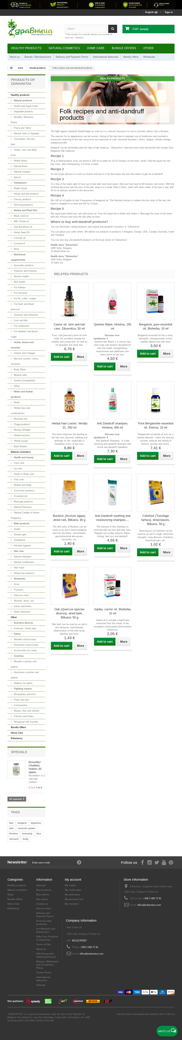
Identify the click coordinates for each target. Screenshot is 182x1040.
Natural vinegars (22, 171)
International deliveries (105, 56)
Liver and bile (20, 320)
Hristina (13, 833)
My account (73, 879)
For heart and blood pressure (22, 307)
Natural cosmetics (64, 48)
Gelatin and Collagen (24, 353)
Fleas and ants (21, 699)
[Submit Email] (79, 862)
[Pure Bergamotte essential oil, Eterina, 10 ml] (156, 400)
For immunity (20, 293)
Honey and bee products (26, 193)
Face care (18, 463)
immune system (27, 828)
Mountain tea (20, 418)
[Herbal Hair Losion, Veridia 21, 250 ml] (69, 400)
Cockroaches (20, 705)
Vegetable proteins (23, 111)
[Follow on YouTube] (164, 862)
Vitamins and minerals (25, 271)
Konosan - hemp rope (24, 628)
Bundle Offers (124, 48)
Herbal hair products (23, 573)
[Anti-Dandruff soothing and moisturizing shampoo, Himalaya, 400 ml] (112, 492)
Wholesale (149, 56)
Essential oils (20, 496)
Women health (21, 276)
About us (15, 56)
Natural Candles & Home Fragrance (25, 515)
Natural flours (20, 166)
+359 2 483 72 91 (152, 898)
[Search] (112, 29)
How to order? (44, 908)
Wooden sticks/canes (24, 639)
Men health (19, 282)
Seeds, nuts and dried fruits (23, 152)
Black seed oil (20, 216)
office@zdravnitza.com (149, 905)
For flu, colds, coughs (24, 298)
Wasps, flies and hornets (26, 710)
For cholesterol (21, 326)
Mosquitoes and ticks (24, 694)
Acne (16, 584)
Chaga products (21, 424)
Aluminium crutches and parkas (25, 675)
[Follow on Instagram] (150, 862)
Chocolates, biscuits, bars (23, 142)
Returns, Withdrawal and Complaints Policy (47, 964)
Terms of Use (43, 944)
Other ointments (21, 611)
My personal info (74, 899)
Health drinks (20, 160)
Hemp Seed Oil (21, 232)
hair (11, 823)
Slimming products (23, 204)
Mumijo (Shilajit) (21, 429)
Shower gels (19, 534)
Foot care (18, 479)
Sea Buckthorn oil (22, 227)
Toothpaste (19, 540)
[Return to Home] (11, 68)
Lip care (17, 468)
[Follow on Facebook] (142, 862)
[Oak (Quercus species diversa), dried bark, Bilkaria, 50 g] (69, 586)
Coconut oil (19, 238)
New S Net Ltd (167, 1014)
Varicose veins (21, 595)
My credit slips (73, 890)
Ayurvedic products (23, 265)
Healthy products (26, 48)
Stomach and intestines (25, 314)
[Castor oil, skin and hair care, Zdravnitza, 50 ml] (69, 301)
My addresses (72, 894)
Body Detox (19, 369)
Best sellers (42, 894)
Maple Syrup (20, 188)
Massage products (23, 501)
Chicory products (22, 199)
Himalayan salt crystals (25, 721)
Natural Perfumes (22, 507)
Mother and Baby (22, 485)
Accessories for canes (25, 650)
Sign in (169, 12)
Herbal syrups (20, 441)
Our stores (42, 899)
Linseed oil (19, 243)
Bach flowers (20, 446)
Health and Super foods (25, 106)
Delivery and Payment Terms (72, 56)
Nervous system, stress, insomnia (25, 361)
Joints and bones (22, 606)
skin (11, 828)
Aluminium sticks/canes (26, 645)
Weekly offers (130, 56)
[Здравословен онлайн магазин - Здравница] (33, 29)
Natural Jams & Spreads (26, 133)
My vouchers (72, 904)
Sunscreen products (23, 490)
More (16, 249)
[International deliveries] (91, 4)
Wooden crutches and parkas (23, 664)
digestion (36, 823)
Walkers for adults (23, 683)
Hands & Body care (23, 474)
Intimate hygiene (22, 545)
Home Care (96, 48)
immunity (27, 833)
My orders (70, 885)
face (38, 833)
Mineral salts (20, 375)
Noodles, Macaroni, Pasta (22, 120)
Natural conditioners (23, 562)
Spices (17, 177)
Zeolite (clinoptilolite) (24, 380)
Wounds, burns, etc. (24, 600)
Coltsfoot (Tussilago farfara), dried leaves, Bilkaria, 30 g (155, 520)
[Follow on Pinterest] (171, 862)
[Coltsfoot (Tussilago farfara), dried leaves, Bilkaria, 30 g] (156, 492)
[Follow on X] (156, 862)
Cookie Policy (44, 972)
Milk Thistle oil (21, 221)
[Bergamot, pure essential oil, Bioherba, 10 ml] (156, 301)
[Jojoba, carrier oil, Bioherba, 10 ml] (112, 586)
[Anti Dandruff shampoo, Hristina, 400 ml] (112, 400)
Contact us (42, 904)
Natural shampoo (22, 556)
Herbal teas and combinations (20, 411)
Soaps (16, 529)
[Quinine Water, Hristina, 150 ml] (112, 301)
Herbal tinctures (21, 435)
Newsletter (17, 862)
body (25, 839)
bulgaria (22, 823)
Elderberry (16, 738)
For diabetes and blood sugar (24, 334)
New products (43, 890)
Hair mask (18, 567)
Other (148, 48)
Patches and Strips (23, 716)
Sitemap (40, 985)
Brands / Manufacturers (38, 56)
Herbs (16, 402)
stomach (14, 839)
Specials (19, 752)
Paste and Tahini (22, 128)
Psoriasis (18, 589)
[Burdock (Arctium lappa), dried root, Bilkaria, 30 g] (69, 492)
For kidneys (19, 287)
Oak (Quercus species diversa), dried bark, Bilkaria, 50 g (69, 613)
